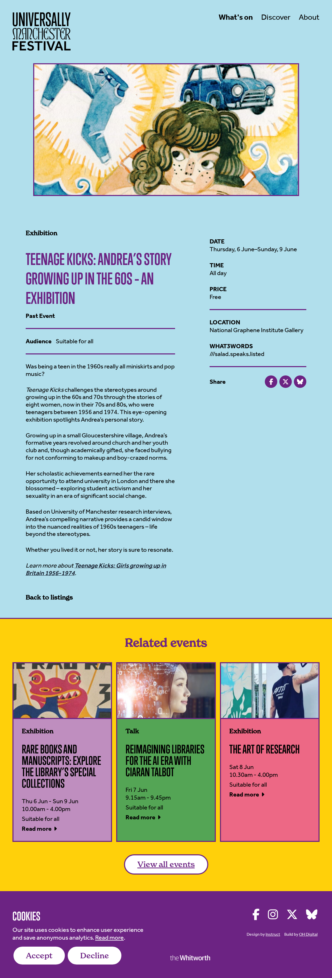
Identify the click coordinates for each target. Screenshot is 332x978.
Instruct (273, 934)
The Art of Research (264, 749)
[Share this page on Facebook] (271, 381)
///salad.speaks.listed (237, 354)
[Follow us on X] (292, 914)
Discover (275, 17)
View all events (166, 864)
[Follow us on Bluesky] (311, 914)
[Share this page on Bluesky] (300, 381)
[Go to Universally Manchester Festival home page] (41, 31)
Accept (39, 955)
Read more (109, 937)
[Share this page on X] (285, 381)
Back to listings (49, 597)
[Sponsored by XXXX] (190, 957)
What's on (236, 17)
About (309, 17)
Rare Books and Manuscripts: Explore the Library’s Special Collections (61, 766)
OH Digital (308, 934)
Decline (94, 955)
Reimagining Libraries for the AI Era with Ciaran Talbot (165, 760)
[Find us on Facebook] (256, 914)
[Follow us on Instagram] (273, 914)
